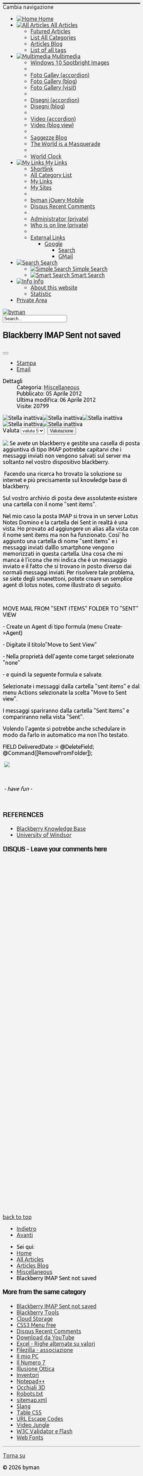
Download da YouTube (45, 1337)
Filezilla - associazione (45, 1350)
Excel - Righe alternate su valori (56, 1344)
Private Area (32, 300)
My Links (55, 162)
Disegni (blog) (48, 106)
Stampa (26, 363)
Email (24, 369)
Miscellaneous (61, 387)
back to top (17, 1217)
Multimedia (66, 56)
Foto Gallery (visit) (53, 87)
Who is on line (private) (59, 225)
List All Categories (53, 37)
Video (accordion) (53, 119)
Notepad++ (31, 1381)
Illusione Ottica (35, 1369)
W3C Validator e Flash (45, 1431)
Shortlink (42, 169)
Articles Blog (46, 44)
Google (53, 244)
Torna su (14, 1455)
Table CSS (29, 1412)
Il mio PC (28, 1356)
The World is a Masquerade (65, 144)
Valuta (11, 430)
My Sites (41, 187)
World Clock (46, 156)
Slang (24, 1406)
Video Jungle (33, 1425)
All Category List (51, 175)
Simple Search (89, 269)
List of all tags (48, 50)
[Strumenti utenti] (5, 353)
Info (38, 281)
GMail (65, 256)
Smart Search (87, 275)
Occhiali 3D (31, 1387)
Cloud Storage (35, 1319)
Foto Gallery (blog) (54, 81)
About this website (54, 287)
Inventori (28, 1375)
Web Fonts (30, 1437)
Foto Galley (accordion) (60, 75)
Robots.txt (30, 1394)
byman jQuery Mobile (57, 200)
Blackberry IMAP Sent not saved (56, 1306)
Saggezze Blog (49, 137)
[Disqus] (71, 947)
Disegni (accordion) (55, 100)
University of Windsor (44, 835)
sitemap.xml (32, 1400)
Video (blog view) (52, 125)
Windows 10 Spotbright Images (70, 62)
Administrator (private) (60, 219)
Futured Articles (50, 31)
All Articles (63, 25)
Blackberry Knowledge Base (51, 829)
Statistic (41, 294)
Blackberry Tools (38, 1312)
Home (45, 19)
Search (66, 250)
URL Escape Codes (40, 1419)
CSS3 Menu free (36, 1325)
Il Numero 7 (31, 1362)
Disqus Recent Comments (63, 206)
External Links (48, 237)
